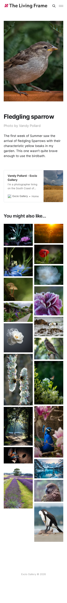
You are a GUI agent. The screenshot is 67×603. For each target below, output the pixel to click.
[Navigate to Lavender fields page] (18, 486)
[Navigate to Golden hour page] (48, 233)
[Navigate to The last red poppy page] (48, 254)
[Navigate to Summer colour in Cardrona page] (18, 312)
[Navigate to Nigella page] (18, 261)
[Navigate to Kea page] (48, 491)
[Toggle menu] (61, 6)
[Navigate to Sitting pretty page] (18, 235)
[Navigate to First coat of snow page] (48, 468)
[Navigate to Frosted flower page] (48, 300)
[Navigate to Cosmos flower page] (48, 275)
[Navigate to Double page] (18, 379)
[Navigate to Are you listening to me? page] (48, 326)
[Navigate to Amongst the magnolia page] (48, 432)
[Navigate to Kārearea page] (48, 348)
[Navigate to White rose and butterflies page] (18, 337)
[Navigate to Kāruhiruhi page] (48, 522)
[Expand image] (27, 240)
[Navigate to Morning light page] (18, 426)
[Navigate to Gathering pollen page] (48, 382)
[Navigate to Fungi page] (18, 289)
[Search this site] (54, 6)
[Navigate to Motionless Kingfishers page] (18, 455)
